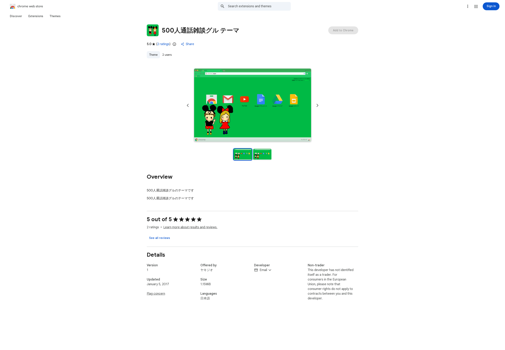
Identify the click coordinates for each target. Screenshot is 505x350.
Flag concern (156, 294)
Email (263, 270)
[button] (476, 6)
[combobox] (259, 6)
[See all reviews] (159, 238)
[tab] (16, 16)
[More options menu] (468, 6)
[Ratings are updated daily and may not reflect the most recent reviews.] (174, 44)
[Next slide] (317, 105)
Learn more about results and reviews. (190, 227)
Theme (153, 55)
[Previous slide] (188, 105)
